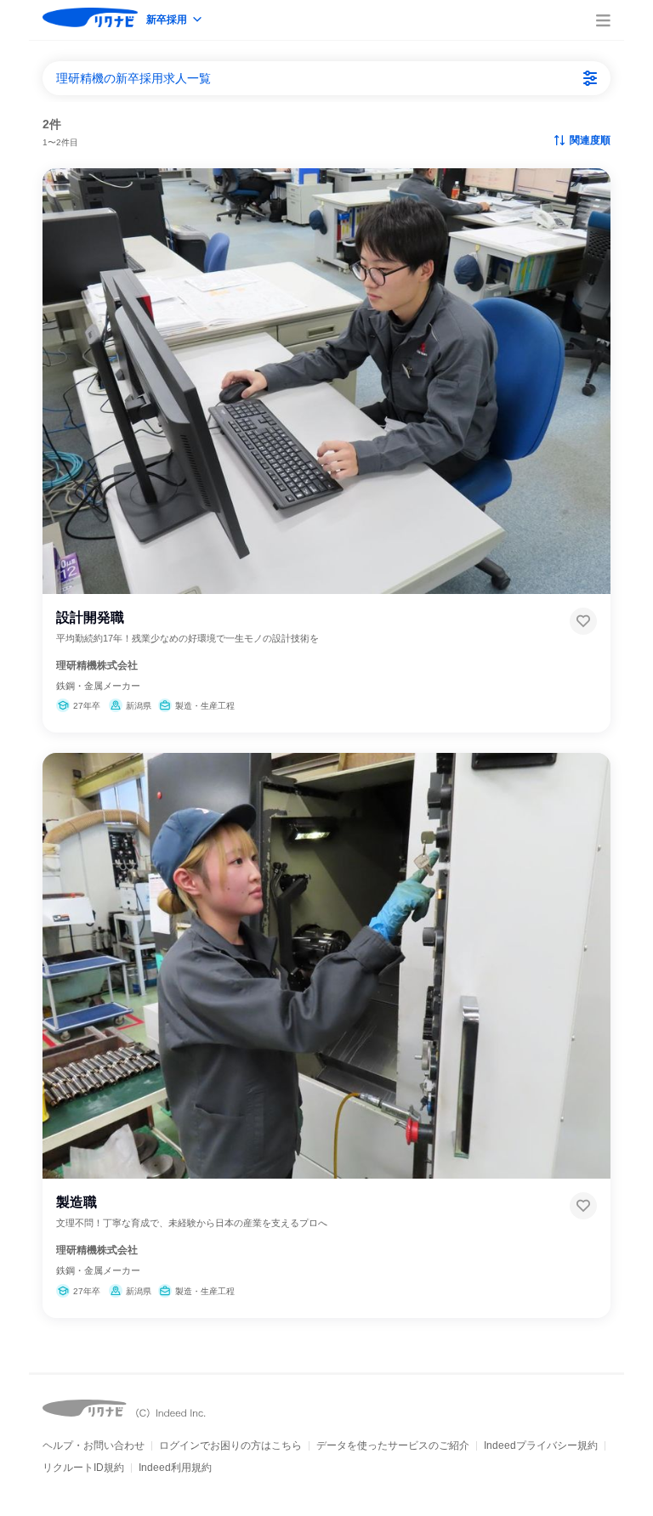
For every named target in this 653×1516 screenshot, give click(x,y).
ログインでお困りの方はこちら (230, 1445)
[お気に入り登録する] (583, 621)
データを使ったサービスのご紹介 (392, 1445)
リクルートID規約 (83, 1468)
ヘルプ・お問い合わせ (94, 1445)
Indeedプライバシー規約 (541, 1445)
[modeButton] (175, 21)
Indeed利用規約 (175, 1468)
